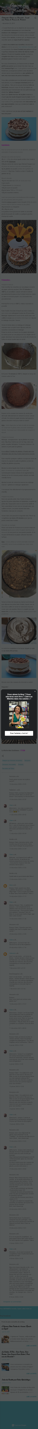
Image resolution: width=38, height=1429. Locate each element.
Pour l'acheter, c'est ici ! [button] (19, 733)
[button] (35, 691)
